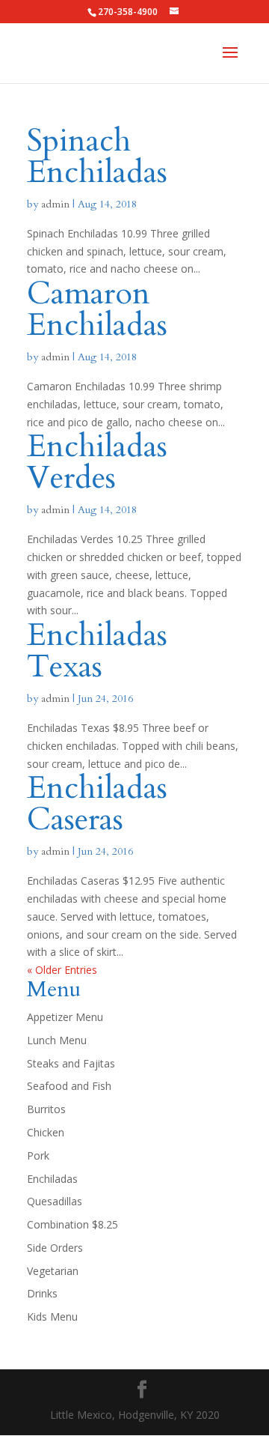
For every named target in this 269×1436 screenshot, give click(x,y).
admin (55, 204)
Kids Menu (52, 1316)
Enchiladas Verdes (97, 462)
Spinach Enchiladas (97, 156)
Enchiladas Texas (97, 651)
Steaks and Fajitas (71, 1063)
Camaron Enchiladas (97, 309)
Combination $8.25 (72, 1224)
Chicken (45, 1132)
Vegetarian (52, 1271)
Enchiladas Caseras (97, 803)
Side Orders (55, 1247)
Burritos (46, 1109)
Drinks (42, 1293)
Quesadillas (54, 1201)
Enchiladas (52, 1179)
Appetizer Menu (65, 1017)
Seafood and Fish (69, 1086)
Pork (38, 1155)
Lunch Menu (57, 1040)
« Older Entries (62, 970)
